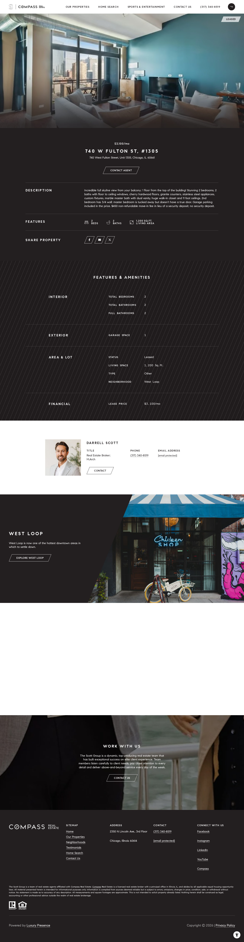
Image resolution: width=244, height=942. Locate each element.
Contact (100, 470)
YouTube (202, 859)
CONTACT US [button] (122, 778)
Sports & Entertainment (146, 6)
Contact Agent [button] (121, 170)
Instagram (203, 840)
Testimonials (73, 847)
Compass (203, 868)
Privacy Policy (225, 925)
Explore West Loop (30, 557)
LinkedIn (202, 850)
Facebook (203, 831)
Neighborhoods (75, 842)
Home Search (108, 6)
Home (70, 831)
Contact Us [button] (182, 6)
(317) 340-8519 (210, 6)
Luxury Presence (38, 925)
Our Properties (75, 837)
